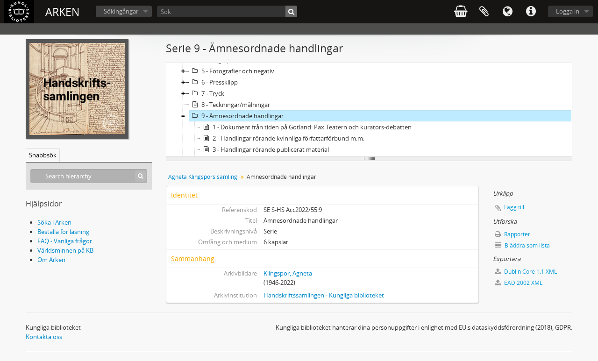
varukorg (460, 11)
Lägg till (514, 207)
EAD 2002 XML (522, 283)
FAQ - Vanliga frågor (64, 241)
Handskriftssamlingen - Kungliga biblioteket (323, 295)
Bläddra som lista (526, 245)
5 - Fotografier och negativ (237, 71)
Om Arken (51, 259)
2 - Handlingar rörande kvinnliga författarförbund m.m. (288, 138)
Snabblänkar (530, 11)
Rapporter (516, 234)
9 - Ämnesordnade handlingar (242, 116)
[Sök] (291, 11)
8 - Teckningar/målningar (235, 104)
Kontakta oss (44, 337)
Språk (507, 11)
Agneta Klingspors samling (202, 177)
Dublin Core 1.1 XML (530, 272)
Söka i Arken (54, 222)
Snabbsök (43, 155)
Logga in (567, 11)
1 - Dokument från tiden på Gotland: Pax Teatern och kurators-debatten (312, 127)
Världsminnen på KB (65, 250)
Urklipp (484, 11)
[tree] (369, 109)
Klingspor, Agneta (287, 273)
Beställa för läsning (63, 231)
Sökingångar (121, 11)
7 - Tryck (212, 93)
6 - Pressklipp (219, 82)
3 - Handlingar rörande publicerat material (271, 149)
